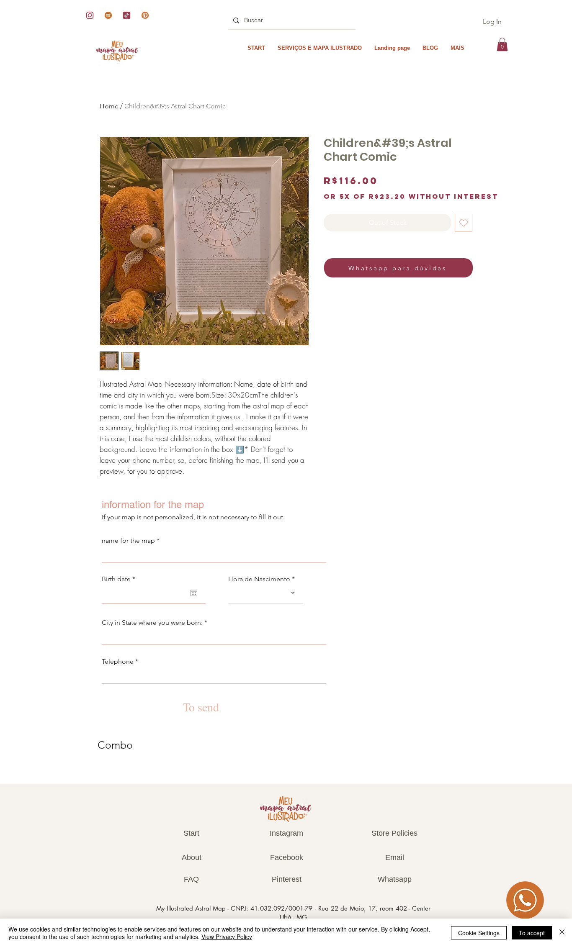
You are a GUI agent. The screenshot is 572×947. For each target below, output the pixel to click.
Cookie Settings (479, 933)
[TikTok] (127, 15)
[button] (502, 44)
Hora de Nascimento (259, 579)
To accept (532, 933)
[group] (286, 772)
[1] (145, 15)
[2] (90, 15)
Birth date (120, 579)
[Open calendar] (194, 593)
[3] (108, 15)
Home (109, 106)
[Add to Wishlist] (463, 222)
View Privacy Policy (226, 936)
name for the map (128, 540)
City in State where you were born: (152, 622)
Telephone (118, 661)
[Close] (562, 932)
